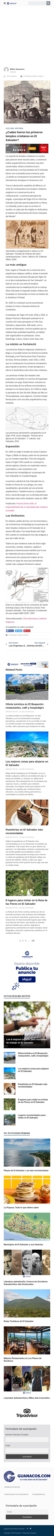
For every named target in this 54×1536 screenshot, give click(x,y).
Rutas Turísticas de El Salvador (19, 1321)
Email (8, 1446)
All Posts (13, 72)
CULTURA (10, 128)
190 (33, 941)
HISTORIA (19, 128)
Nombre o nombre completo (17, 1435)
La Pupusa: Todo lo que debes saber (21, 1207)
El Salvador (27, 76)
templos (40, 76)
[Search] (48, 3)
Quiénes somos (12, 1487)
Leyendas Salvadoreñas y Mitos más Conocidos (27, 1398)
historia (34, 76)
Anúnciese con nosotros (16, 1494)
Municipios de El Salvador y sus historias (23, 1244)
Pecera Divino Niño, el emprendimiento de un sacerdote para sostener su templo (27, 507)
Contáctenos (38, 1494)
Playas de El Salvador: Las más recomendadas (26, 1170)
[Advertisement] (27, 35)
